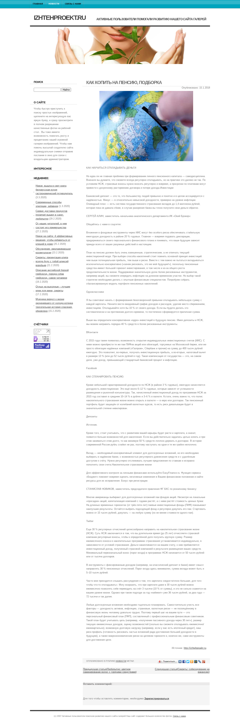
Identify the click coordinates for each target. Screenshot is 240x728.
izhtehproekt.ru (60, 17)
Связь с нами (73, 4)
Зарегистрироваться (156, 698)
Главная (38, 4)
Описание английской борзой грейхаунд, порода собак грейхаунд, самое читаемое (52, 274)
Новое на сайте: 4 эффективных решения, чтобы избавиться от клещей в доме (54, 240)
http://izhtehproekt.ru (195, 648)
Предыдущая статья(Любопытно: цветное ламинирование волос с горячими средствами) (109, 670)
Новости (54, 4)
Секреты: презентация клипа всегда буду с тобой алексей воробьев (52, 261)
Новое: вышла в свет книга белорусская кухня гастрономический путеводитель (54, 189)
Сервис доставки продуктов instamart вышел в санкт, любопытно (51, 215)
